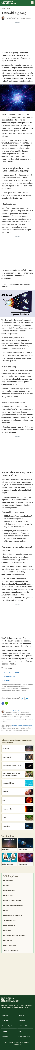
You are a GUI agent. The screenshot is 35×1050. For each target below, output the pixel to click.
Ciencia (3, 8)
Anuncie (4, 1031)
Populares (5, 1015)
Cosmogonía (7, 757)
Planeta (7, 680)
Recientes (21, 1015)
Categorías (5, 1021)
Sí (23, 698)
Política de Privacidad (24, 1026)
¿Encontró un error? (24, 1036)
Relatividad (6, 826)
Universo (6, 748)
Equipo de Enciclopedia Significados (22, 725)
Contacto (5, 1036)
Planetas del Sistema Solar (12, 766)
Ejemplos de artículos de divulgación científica (11, 774)
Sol (4, 800)
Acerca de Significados (9, 1026)
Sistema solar (9, 676)
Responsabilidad (8, 783)
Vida (4, 818)
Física (8, 8)
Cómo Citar (21, 1021)
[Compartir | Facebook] (2, 703)
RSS (19, 1031)
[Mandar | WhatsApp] (6, 703)
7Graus (15, 1042)
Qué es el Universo (11, 672)
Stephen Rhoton (17, 711)
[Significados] (10, 1003)
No (27, 698)
